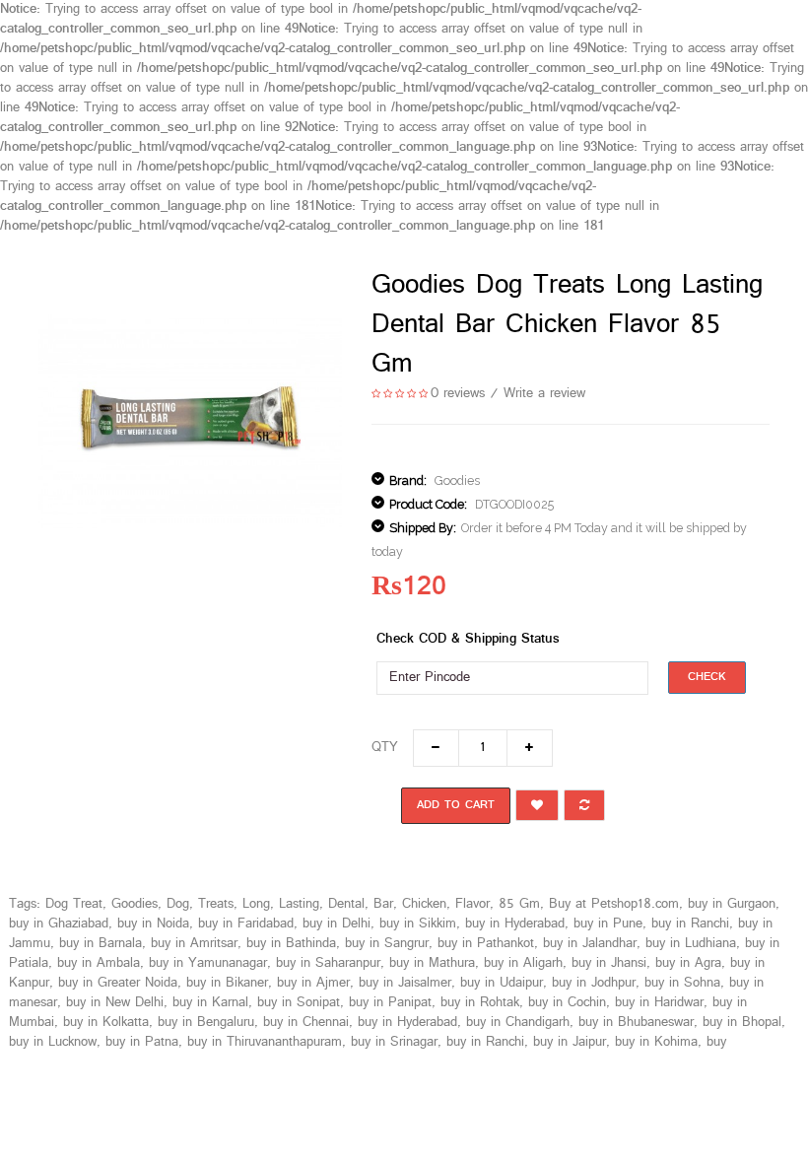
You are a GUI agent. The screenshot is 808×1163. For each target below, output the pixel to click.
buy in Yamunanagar (208, 963)
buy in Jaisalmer (405, 983)
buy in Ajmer (313, 983)
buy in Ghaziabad (58, 924)
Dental (346, 904)
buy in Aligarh (523, 963)
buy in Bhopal (742, 1022)
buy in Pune (607, 924)
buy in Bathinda (291, 943)
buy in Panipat (390, 1003)
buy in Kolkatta (106, 1022)
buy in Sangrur (387, 943)
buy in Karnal (210, 1003)
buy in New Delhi (115, 1003)
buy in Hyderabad (515, 924)
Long (256, 904)
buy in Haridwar (659, 1003)
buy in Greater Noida (117, 983)
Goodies (457, 480)
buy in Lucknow (53, 1042)
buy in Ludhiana (690, 943)
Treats (216, 904)
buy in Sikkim (417, 924)
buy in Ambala (98, 963)
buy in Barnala (100, 943)
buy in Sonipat (298, 1003)
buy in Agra (688, 963)
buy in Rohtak (479, 1003)
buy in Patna (141, 1042)
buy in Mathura (432, 963)
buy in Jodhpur (594, 983)
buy (716, 1042)
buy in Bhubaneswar (636, 1022)
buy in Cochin (567, 1003)
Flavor (472, 904)
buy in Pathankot (486, 943)
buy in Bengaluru (206, 1022)
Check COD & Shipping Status (468, 639)
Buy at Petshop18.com (614, 904)
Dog (178, 904)
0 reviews (458, 393)
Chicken (424, 904)
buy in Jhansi (609, 963)
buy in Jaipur (569, 1042)
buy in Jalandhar (590, 943)
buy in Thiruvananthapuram (264, 1042)
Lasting (299, 904)
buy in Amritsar (194, 943)
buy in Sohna (682, 983)
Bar (383, 904)
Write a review (544, 393)
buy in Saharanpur (328, 963)
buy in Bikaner (227, 983)
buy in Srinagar (394, 1042)
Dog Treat (73, 904)
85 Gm (519, 904)
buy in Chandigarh (518, 1022)
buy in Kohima (656, 1042)
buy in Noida (153, 924)
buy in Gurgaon (731, 904)
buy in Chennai (306, 1022)
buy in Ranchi (690, 924)
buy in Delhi (336, 924)
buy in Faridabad (246, 924)
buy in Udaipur (501, 983)
